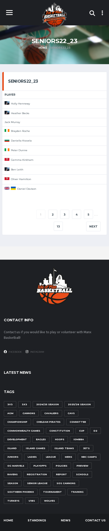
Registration (37, 474)
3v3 (10, 404)
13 (58, 226)
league (51, 456)
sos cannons (66, 483)
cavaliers (51, 413)
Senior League (37, 483)
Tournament (52, 491)
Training (77, 491)
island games (35, 448)
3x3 (24, 404)
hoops (59, 439)
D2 (95, 430)
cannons (29, 413)
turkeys (13, 500)
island (12, 448)
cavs (71, 413)
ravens (12, 474)
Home (8, 520)
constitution (59, 430)
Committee (78, 421)
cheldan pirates (49, 421)
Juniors (13, 456)
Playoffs (40, 465)
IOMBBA (79, 439)
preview (82, 465)
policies (61, 465)
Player (10, 94)
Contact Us (95, 520)
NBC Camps (89, 456)
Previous (19, 214)
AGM (10, 413)
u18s (32, 500)
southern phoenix (20, 491)
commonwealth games (23, 430)
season (12, 483)
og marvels (15, 465)
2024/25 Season (47, 404)
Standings (37, 520)
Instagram (37, 351)
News (65, 520)
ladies (32, 456)
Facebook (15, 351)
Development (17, 439)
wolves (49, 500)
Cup (81, 430)
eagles (41, 439)
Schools (82, 474)
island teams (64, 448)
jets (86, 448)
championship (17, 421)
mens (68, 456)
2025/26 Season (79, 404)
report (61, 474)
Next (93, 226)
